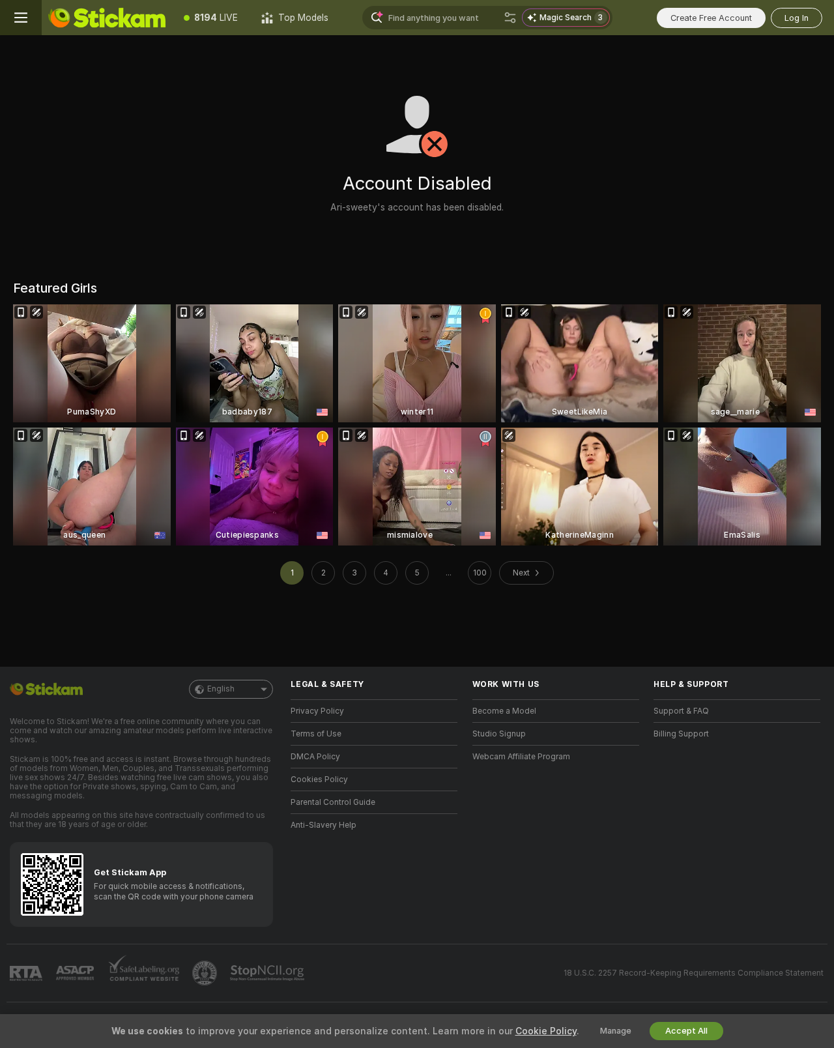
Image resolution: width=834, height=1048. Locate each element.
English (221, 688)
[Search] (510, 17)
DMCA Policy (315, 756)
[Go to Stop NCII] (268, 973)
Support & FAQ (681, 711)
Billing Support (681, 733)
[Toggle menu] (21, 17)
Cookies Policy (319, 779)
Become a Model (504, 711)
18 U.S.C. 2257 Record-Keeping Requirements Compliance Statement (694, 973)
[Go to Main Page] (107, 17)
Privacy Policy (317, 711)
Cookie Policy (546, 1031)
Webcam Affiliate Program (521, 756)
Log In (796, 18)
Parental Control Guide (333, 802)
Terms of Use (316, 733)
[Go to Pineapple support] (206, 973)
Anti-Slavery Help (323, 825)
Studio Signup (499, 733)
